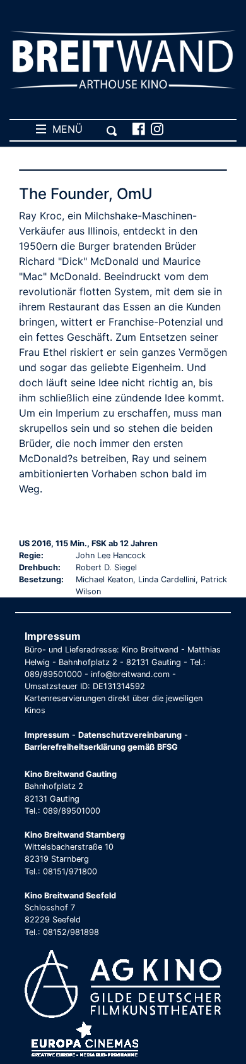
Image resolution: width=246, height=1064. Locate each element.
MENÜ (64, 129)
